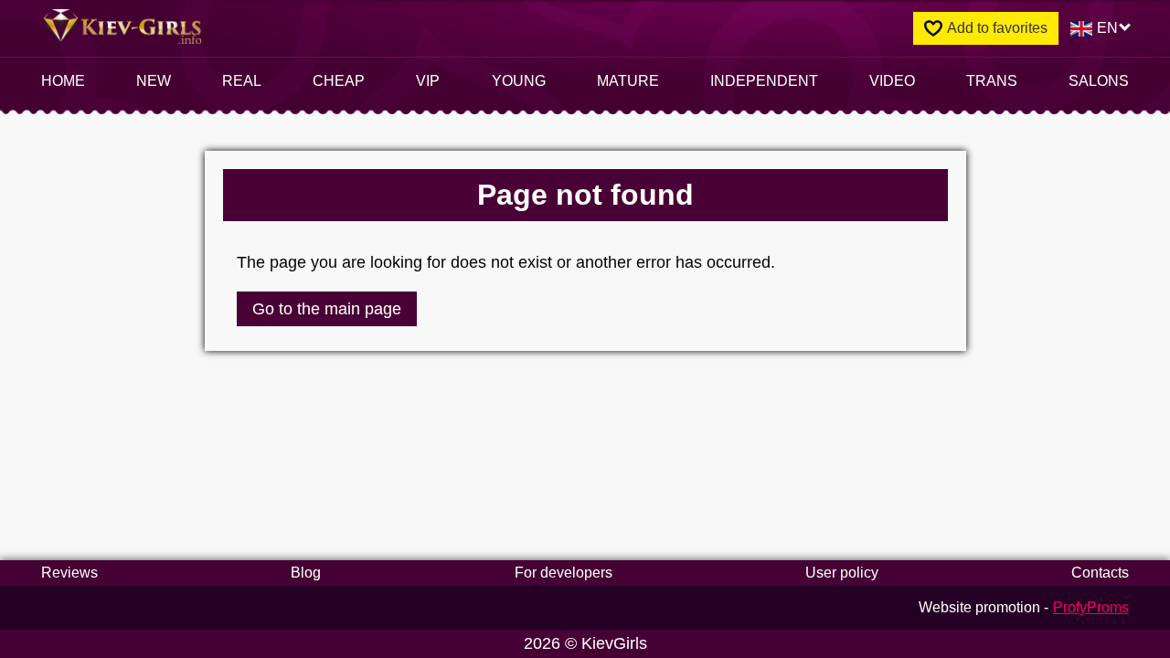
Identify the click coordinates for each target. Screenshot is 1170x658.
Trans (991, 81)
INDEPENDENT (764, 81)
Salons (1099, 81)
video (892, 81)
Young (519, 81)
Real (241, 81)
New (153, 81)
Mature (628, 81)
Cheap (339, 81)
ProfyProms (1091, 607)
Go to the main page (326, 309)
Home (63, 81)
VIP (428, 81)
